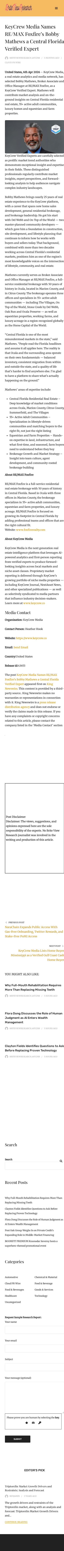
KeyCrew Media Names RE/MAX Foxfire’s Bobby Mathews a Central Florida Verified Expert (32, 679)
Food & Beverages (14, 1289)
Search (8, 1159)
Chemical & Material (46, 1277)
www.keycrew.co (34, 603)
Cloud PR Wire (13, 62)
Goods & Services (44, 1289)
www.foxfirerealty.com (30, 529)
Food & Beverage (44, 1283)
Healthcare (11, 1295)
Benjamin (15, 1496)
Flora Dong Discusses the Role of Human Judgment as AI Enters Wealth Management (33, 1018)
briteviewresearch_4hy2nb (25, 58)
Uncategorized (13, 1302)
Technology (41, 1295)
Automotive (11, 1277)
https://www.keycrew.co (31, 638)
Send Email (21, 647)
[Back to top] (60, 1547)
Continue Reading (16, 1522)
